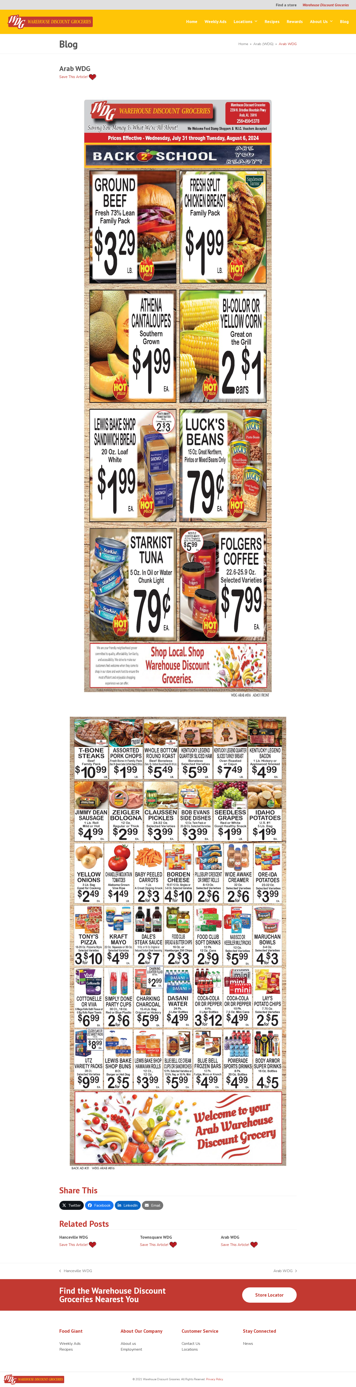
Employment (131, 1349)
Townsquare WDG (156, 1237)
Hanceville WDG (73, 1237)
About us (128, 1343)
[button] (71, 1205)
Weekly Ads (70, 1343)
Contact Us (191, 1343)
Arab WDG (230, 1237)
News (248, 1343)
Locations (190, 1349)
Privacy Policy (214, 1379)
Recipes (66, 1349)
